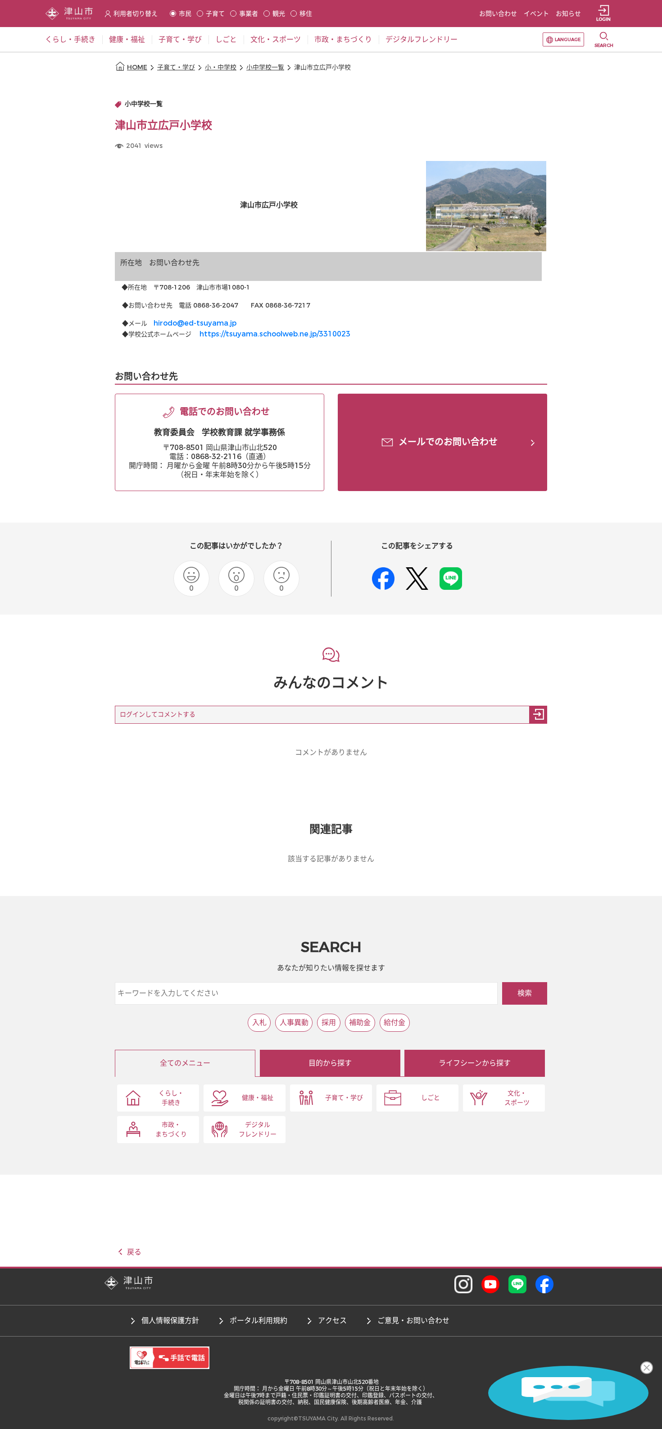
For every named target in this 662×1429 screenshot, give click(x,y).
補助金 (360, 1022)
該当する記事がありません (331, 859)
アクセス (332, 1320)
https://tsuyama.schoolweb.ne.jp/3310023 (275, 334)
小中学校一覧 (265, 67)
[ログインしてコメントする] (538, 715)
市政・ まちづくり (171, 1130)
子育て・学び (176, 67)
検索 (524, 993)
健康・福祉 (257, 1098)
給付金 (394, 1022)
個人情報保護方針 (170, 1320)
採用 (329, 1022)
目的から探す (330, 1063)
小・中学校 (220, 67)
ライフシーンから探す (475, 1063)
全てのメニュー (185, 1063)
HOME (137, 67)
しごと (430, 1098)
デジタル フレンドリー (258, 1130)
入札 (259, 1022)
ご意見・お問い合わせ (413, 1320)
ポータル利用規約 (258, 1320)
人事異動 (294, 1022)
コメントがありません (331, 752)
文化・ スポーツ (517, 1098)
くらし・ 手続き (171, 1098)
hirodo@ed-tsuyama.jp (195, 323)
